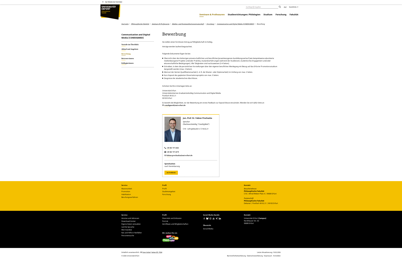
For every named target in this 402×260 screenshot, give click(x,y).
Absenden (279, 6)
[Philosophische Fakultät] (110, 12)
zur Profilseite (171, 172)
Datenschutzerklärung (255, 256)
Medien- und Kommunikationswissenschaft (188, 24)
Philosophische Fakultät (140, 24)
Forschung (281, 14)
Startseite (125, 24)
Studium (267, 14)
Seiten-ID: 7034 (156, 252)
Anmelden (277, 256)
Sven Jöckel (146, 252)
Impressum (268, 256)
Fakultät (294, 14)
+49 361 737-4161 (173, 148)
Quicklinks (293, 7)
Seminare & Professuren (212, 14)
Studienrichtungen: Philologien (244, 14)
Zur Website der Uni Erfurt (113, 2)
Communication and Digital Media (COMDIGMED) (235, 24)
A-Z (285, 7)
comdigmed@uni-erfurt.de (175, 105)
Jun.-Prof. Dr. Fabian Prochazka (197, 118)
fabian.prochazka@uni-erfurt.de (180, 155)
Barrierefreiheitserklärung (236, 256)
